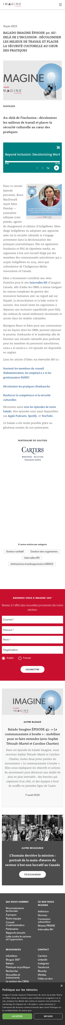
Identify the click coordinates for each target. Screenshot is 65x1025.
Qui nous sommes (17, 902)
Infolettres (11, 956)
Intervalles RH (38, 282)
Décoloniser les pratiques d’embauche (26, 386)
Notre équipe (13, 918)
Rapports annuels (15, 932)
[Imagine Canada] (12, 6)
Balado (10, 963)
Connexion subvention (44, 920)
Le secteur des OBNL (17, 981)
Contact (43, 950)
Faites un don (45, 978)
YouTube (47, 415)
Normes (42, 915)
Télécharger (32, 875)
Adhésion (43, 911)
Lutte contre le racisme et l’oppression (18, 938)
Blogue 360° (13, 959)
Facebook (43, 967)
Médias (42, 974)
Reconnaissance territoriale (15, 909)
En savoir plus (25, 1010)
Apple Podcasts (17, 415)
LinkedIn (42, 959)
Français (27, 658)
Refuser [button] (48, 1016)
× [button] (61, 986)
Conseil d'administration (15, 924)
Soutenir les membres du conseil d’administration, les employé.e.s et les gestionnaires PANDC (27, 373)
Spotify (32, 415)
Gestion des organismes (44, 551)
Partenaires (12, 929)
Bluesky (42, 971)
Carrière (42, 956)
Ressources (13, 950)
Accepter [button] (17, 1016)
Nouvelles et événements (13, 976)
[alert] (32, 1003)
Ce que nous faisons (46, 903)
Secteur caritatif (15, 551)
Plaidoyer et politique (18, 967)
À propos (11, 914)
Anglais (10, 658)
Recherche (12, 971)
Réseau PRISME (46, 925)
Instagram (43, 963)
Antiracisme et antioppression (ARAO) (32, 564)
